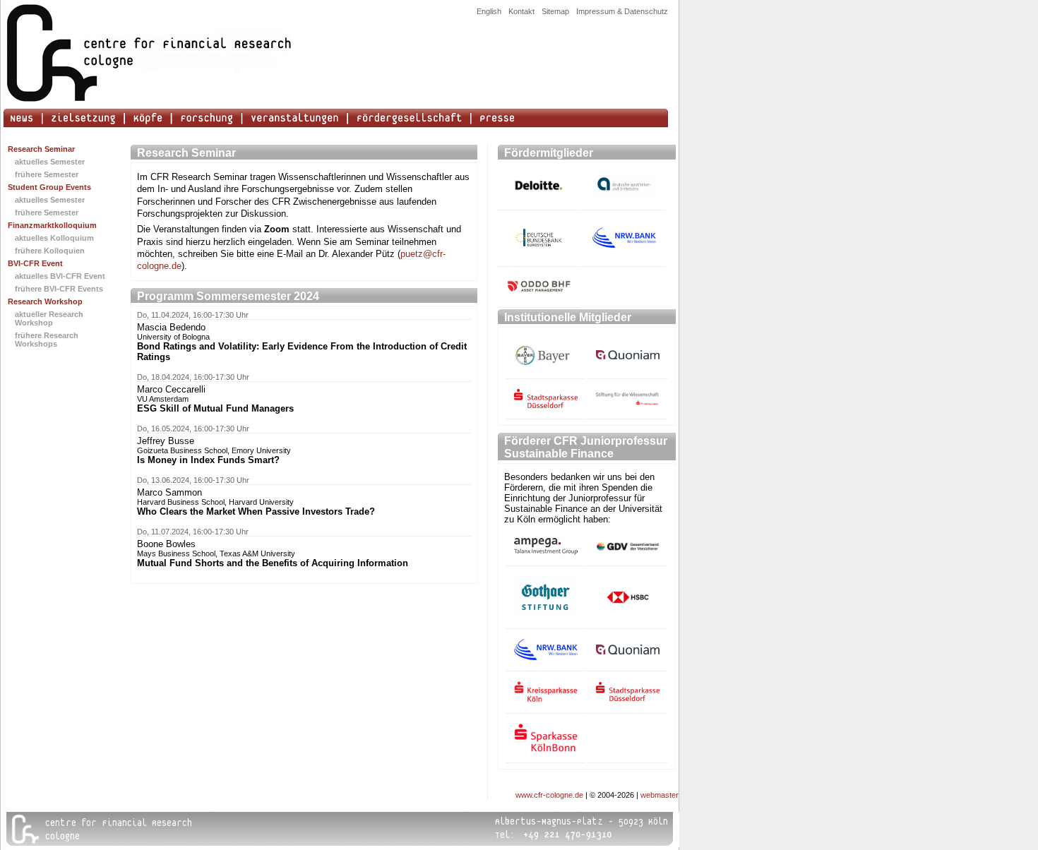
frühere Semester (46, 174)
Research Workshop (45, 301)
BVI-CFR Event (35, 263)
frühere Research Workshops (46, 339)
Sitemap (555, 11)
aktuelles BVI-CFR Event (60, 276)
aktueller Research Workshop (49, 318)
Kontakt (521, 11)
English (489, 11)
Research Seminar (41, 149)
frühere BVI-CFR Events (59, 289)
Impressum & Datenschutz (622, 11)
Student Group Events (49, 187)
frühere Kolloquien (50, 250)
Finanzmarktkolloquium (52, 225)
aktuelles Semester (50, 161)
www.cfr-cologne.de (549, 795)
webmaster (659, 795)
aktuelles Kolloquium (54, 238)
